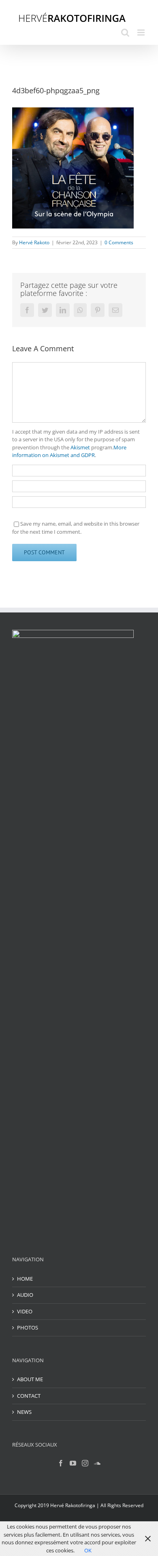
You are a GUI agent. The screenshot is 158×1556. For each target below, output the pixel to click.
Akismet (80, 447)
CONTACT (29, 1395)
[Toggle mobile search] (125, 32)
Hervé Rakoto (34, 242)
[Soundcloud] (97, 1463)
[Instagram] (85, 1463)
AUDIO (25, 1294)
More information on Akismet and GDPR (69, 451)
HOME (25, 1278)
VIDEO (24, 1311)
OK (88, 1550)
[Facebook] (61, 1463)
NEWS (24, 1411)
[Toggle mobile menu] (141, 32)
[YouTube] (73, 1463)
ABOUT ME (30, 1379)
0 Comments (119, 242)
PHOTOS (27, 1327)
